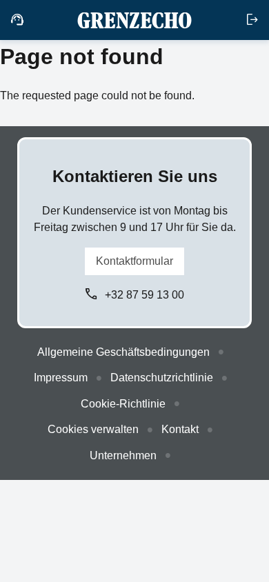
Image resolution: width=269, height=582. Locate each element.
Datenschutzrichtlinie (161, 377)
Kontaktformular (134, 261)
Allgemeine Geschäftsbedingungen (123, 352)
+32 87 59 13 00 (144, 295)
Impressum (61, 377)
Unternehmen (123, 455)
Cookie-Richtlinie (123, 404)
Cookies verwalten (93, 429)
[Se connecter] (252, 20)
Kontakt (180, 429)
